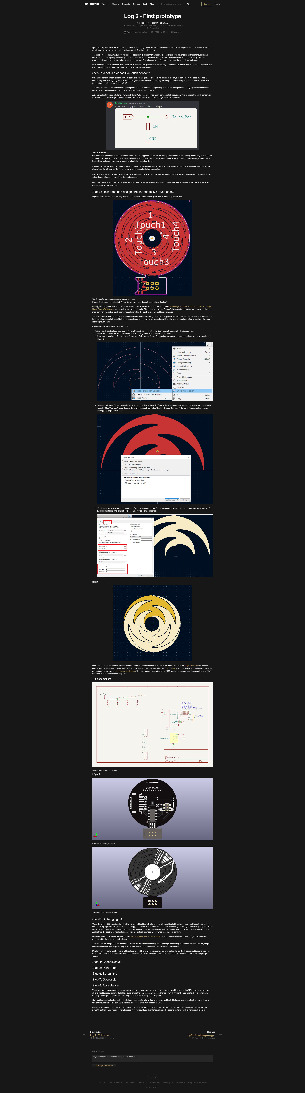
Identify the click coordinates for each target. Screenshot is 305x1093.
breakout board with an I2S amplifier (146, 936)
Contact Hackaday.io (115, 1083)
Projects (105, 4)
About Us (101, 1083)
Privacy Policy (155, 1083)
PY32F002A (170, 668)
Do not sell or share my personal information (191, 1083)
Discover (115, 4)
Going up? (153, 1077)
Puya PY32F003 (192, 665)
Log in (217, 4)
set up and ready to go (126, 671)
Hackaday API (168, 1083)
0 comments (109, 1038)
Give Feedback (130, 1083)
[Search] (188, 4)
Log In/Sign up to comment (104, 1065)
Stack (144, 4)
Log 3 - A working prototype (201, 1035)
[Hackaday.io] (91, 4)
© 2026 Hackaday (152, 1087)
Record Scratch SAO (159, 22)
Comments (176, 32)
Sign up (206, 4)
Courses (136, 4)
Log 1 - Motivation (99, 1035)
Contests (126, 4)
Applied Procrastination (137, 32)
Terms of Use (142, 1083)
